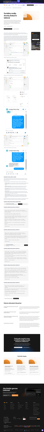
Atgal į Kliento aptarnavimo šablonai (8, 298)
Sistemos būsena (12, 406)
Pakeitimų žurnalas (12, 407)
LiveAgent (15, 23)
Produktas (13, 4)
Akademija (27, 406)
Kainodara (5, 405)
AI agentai (9, 5)
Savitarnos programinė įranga (36, 408)
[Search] (25, 5)
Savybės (5, 406)
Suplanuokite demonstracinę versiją (14, 395)
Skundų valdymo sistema (35, 411)
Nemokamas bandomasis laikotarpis (18, 347)
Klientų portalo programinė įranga (36, 412)
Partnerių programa (20, 407)
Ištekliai (16, 4)
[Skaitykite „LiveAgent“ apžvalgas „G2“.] (24, 419)
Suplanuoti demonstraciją (26, 347)
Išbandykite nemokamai (16, 298)
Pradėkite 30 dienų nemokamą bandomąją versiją (6, 395)
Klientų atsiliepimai (20, 406)
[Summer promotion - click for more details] (22, 2)
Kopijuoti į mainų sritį (7, 226)
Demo (4, 404)
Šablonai (26, 407)
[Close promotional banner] (43, 0)
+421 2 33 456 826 (7, 418)
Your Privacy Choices (27, 430)
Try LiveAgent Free (36, 39)
